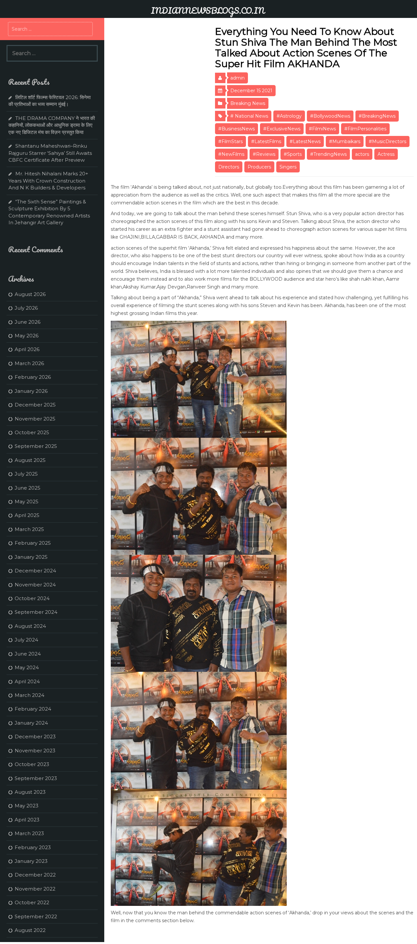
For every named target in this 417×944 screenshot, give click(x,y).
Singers (288, 167)
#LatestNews (305, 141)
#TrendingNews (328, 154)
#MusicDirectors (387, 141)
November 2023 (35, 750)
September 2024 (36, 612)
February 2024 (33, 709)
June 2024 (28, 654)
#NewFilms (231, 154)
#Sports (293, 154)
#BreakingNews (377, 116)
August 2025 (30, 460)
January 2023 (31, 861)
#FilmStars (230, 141)
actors (362, 154)
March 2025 (29, 529)
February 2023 (33, 847)
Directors (228, 167)
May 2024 (27, 667)
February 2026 (33, 377)
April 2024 (27, 681)
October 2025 (32, 432)
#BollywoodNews (330, 116)
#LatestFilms (266, 141)
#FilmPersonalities (365, 129)
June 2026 (27, 322)
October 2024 (32, 598)
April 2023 (27, 820)
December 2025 (35, 405)
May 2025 (26, 501)
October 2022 (32, 902)
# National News (249, 116)
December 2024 (35, 571)
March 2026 (29, 363)
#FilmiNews (322, 129)
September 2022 (36, 916)
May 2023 (26, 806)
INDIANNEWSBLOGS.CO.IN (208, 10)
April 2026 (27, 349)
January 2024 (31, 723)
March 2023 (29, 833)
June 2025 (27, 488)
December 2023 (35, 736)
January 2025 (31, 557)
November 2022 (35, 889)
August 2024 (30, 626)
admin (237, 78)
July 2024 (26, 640)
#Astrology (289, 116)
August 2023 (30, 792)
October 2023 (32, 764)
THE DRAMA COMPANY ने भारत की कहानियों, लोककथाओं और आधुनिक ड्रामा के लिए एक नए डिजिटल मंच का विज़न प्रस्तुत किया (51, 125)
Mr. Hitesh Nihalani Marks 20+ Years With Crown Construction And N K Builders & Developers (48, 180)
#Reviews (264, 154)
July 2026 (26, 308)
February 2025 (33, 543)
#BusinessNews (236, 129)
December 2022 (35, 875)
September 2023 (36, 778)
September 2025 (36, 446)
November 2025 (35, 419)
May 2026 (26, 335)
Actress (386, 154)
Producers (259, 167)
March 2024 (29, 695)
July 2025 (26, 474)
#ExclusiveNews (281, 129)
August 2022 (30, 930)
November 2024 (35, 585)
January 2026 (31, 391)
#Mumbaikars (344, 141)
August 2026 (30, 294)
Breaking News (247, 103)
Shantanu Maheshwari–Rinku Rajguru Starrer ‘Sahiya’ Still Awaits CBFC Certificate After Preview (50, 153)
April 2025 (27, 515)
